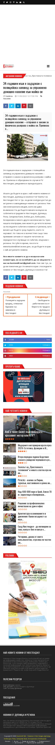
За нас (16, 741)
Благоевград (8, 685)
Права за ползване (28, 741)
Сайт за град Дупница (12, 688)
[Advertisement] (27, 33)
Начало (7, 741)
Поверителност (44, 741)
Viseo (49, 739)
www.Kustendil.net (11, 246)
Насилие (7, 98)
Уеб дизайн (8, 686)
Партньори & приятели (35, 742)
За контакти (19, 742)
